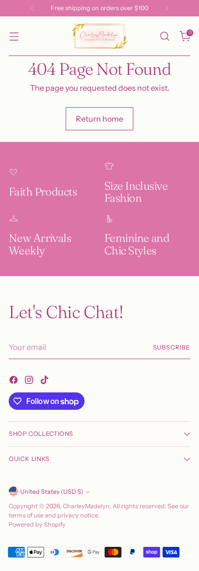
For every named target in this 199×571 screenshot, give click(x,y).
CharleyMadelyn (86, 506)
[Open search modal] (164, 36)
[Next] (166, 8)
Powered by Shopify (37, 524)
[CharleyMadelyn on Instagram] (30, 381)
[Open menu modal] (14, 36)
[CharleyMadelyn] (99, 36)
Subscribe (172, 347)
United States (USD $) (51, 491)
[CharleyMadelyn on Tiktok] (45, 381)
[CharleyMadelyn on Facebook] (14, 381)
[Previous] (32, 8)
